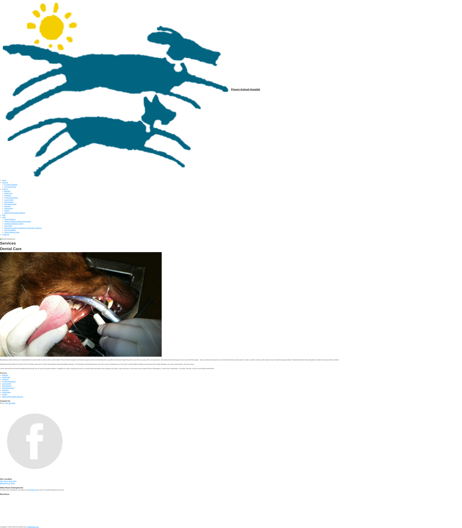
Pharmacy (7, 206)
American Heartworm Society (13, 224)
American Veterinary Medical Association (17, 221)
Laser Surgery (9, 200)
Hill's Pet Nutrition (10, 230)
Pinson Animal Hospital (245, 89)
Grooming (7, 195)
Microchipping (9, 202)
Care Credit (8, 226)
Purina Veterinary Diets (11, 232)
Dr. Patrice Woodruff (10, 185)
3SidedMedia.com (33, 527)
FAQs (4, 215)
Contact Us (5, 234)
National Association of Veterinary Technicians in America (23, 228)
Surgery (7, 211)
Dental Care (8, 193)
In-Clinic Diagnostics (11, 198)
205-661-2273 (33, 490)
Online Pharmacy (10, 219)
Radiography (8, 208)
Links (4, 217)
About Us (5, 182)
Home (4, 180)
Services (5, 189)
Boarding (7, 191)
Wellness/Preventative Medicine (14, 213)
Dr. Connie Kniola (10, 187)
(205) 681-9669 (10, 403)
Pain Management (10, 204)
